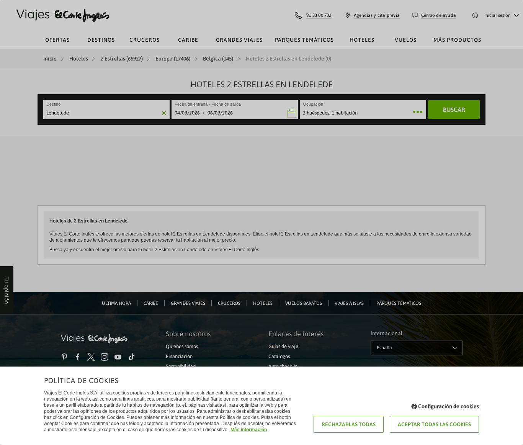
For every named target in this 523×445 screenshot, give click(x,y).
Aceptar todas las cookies (434, 424)
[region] (261, 222)
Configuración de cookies (448, 406)
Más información (248, 429)
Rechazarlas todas (349, 424)
